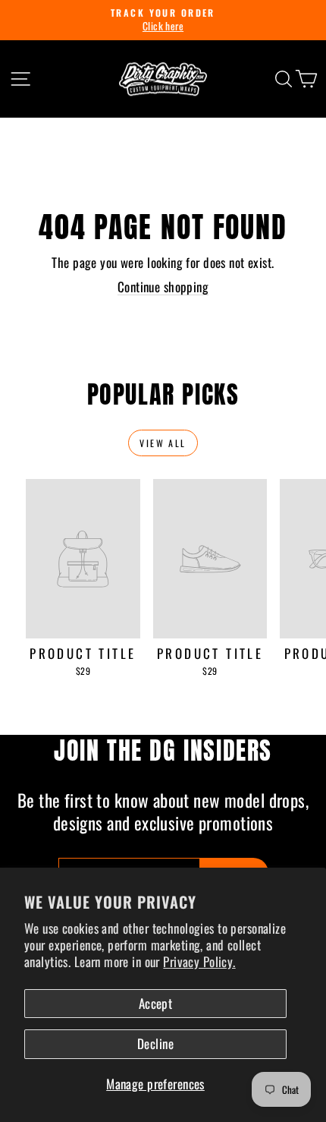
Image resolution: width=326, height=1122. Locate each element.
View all (162, 443)
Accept (156, 1003)
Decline (155, 1043)
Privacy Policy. (199, 961)
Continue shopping (163, 286)
